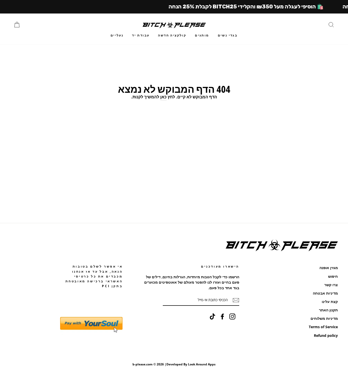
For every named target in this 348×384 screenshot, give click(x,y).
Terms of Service (323, 326)
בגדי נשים (228, 35)
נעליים (117, 35)
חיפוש (333, 276)
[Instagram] (232, 316)
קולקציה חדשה (172, 35)
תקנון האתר (328, 310)
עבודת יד (140, 35)
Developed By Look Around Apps (191, 364)
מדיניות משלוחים (324, 318)
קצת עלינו (330, 301)
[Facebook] (222, 316)
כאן (163, 97)
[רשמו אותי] (236, 300)
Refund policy (326, 335)
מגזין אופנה (328, 267)
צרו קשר (331, 284)
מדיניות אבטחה (325, 293)
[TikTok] (212, 316)
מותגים (202, 35)
